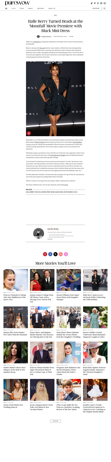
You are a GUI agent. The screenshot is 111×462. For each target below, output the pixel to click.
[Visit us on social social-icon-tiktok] (92, 3)
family (30, 8)
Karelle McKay (46, 36)
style (14, 8)
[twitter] (3, 32)
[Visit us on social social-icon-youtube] (105, 3)
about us (51, 8)
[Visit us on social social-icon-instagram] (101, 3)
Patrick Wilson (40, 142)
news (55, 15)
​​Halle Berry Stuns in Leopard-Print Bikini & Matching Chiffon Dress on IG (51, 192)
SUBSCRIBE (95, 8)
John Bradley (77, 142)
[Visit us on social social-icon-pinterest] (95, 3)
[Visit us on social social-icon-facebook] (98, 3)
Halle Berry (37, 42)
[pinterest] (3, 23)
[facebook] (3, 27)
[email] (3, 41)
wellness (40, 8)
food (22, 8)
